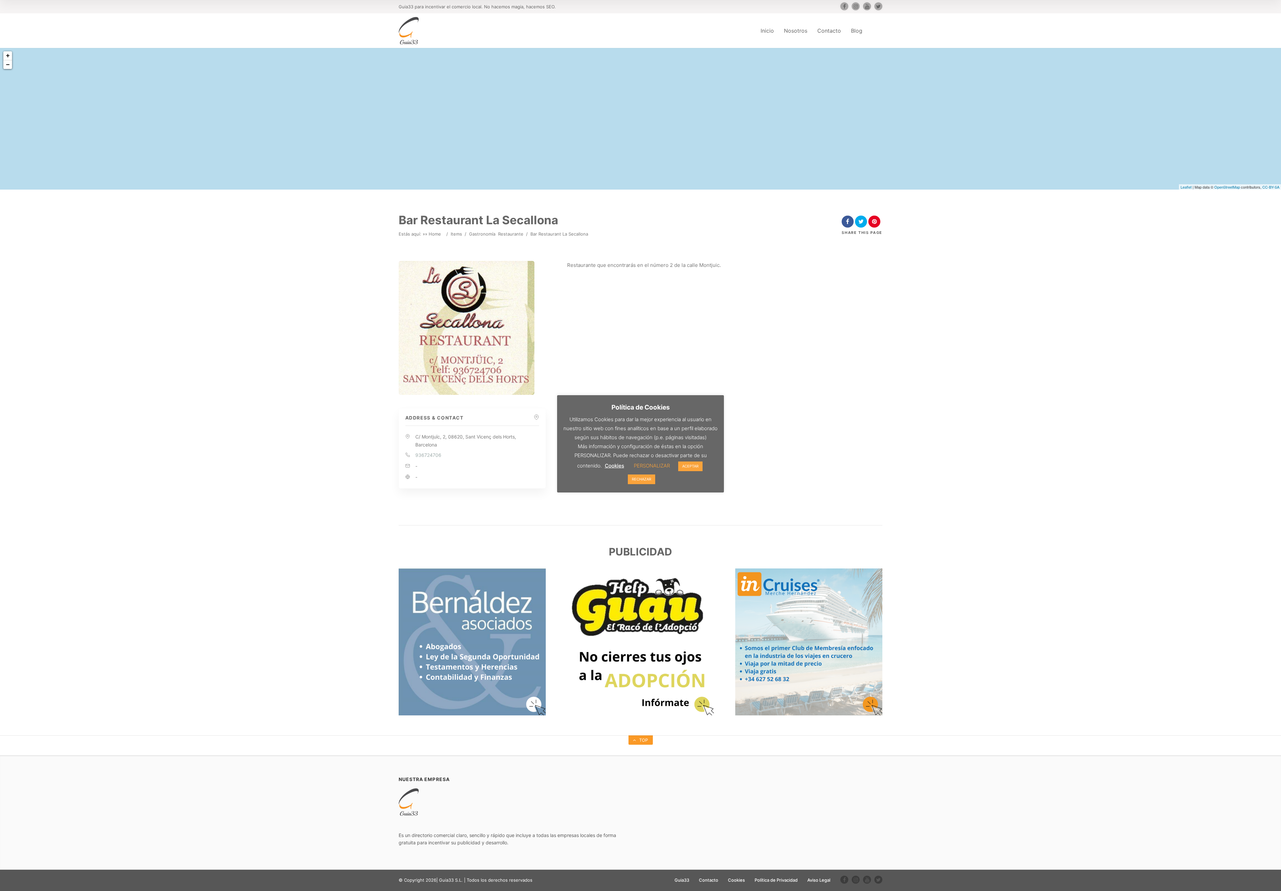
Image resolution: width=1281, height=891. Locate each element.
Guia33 (682, 880)
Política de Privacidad (776, 880)
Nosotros (795, 30)
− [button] (8, 64)
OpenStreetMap (1227, 187)
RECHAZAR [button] (641, 479)
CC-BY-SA (1270, 187)
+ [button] (8, 55)
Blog (856, 30)
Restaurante (510, 234)
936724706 (428, 455)
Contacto (829, 30)
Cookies (736, 880)
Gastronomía (482, 234)
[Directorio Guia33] (409, 30)
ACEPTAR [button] (690, 466)
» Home (433, 234)
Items (456, 234)
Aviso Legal (818, 880)
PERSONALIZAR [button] (652, 465)
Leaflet (1186, 187)
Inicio (767, 30)
